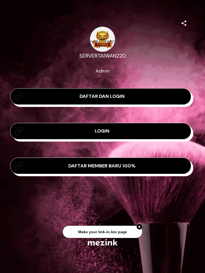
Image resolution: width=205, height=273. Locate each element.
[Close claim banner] (139, 227)
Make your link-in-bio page (102, 232)
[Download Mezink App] (102, 242)
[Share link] (184, 22)
